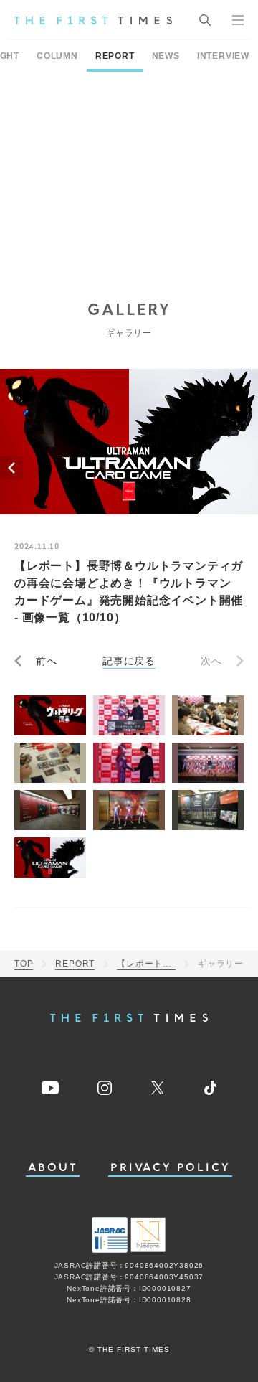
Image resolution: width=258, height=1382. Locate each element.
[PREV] (11, 467)
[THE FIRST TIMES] (93, 20)
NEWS (166, 56)
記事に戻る (129, 661)
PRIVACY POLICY (170, 1168)
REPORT (115, 56)
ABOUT (53, 1168)
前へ (46, 661)
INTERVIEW (223, 56)
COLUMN (57, 56)
